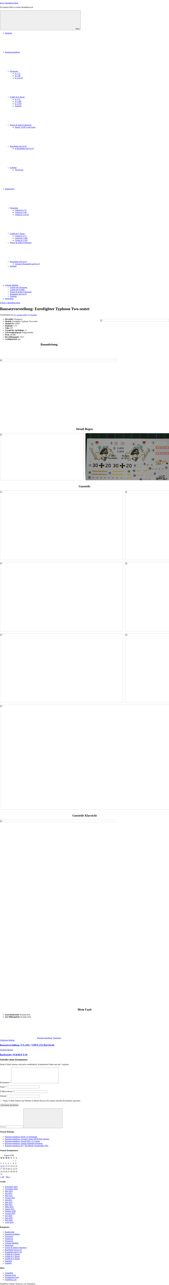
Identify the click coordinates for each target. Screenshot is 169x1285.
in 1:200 (18, 101)
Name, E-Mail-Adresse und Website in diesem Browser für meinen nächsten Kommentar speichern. (42, 1101)
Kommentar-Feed (12, 1277)
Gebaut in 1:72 (20, 210)
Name (3, 1087)
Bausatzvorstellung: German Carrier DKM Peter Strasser (27, 1139)
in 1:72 (17, 73)
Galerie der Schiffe (17, 290)
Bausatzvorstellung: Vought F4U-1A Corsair (22, 1141)
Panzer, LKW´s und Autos (25, 127)
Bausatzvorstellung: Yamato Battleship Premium (23, 1143)
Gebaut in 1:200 (21, 238)
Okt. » (8, 1177)
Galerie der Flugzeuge (18, 287)
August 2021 (10, 1198)
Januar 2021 (9, 1209)
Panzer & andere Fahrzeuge (21, 125)
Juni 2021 (9, 1202)
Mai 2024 (8, 1191)
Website (3, 1096)
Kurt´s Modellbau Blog (9, 3)
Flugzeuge (14, 71)
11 (4, 1166)
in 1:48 (17, 76)
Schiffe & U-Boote (17, 97)
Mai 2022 (8, 1195)
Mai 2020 (8, 1220)
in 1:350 (18, 104)
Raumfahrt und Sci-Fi (18, 146)
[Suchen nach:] (11, 1127)
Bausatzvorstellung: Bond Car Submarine (21, 1137)
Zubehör (13, 168)
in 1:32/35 (19, 78)
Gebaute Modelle (11, 285)
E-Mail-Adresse (7, 1091)
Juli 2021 (8, 1200)
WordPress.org (10, 1280)
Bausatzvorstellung (12, 52)
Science (34, 315)
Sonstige (18, 106)
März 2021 (9, 1207)
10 (1, 1166)
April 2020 (9, 1222)
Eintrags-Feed (10, 1275)
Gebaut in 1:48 (20, 212)
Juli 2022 (8, 1193)
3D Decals (19, 170)
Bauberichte (9, 189)
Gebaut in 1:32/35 (22, 215)
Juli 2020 (8, 1216)
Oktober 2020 (10, 1211)
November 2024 (11, 1189)
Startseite (8, 33)
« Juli (2, 1177)
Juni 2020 (9, 1218)
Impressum (9, 299)
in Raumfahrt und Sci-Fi (24, 148)
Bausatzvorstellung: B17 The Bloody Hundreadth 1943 (26, 1146)
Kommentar (5, 1082)
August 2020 (10, 1213)
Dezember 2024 (11, 1187)
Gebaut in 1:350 (21, 240)
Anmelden (9, 1273)
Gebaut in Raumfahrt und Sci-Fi (27, 264)
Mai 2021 (8, 1204)
